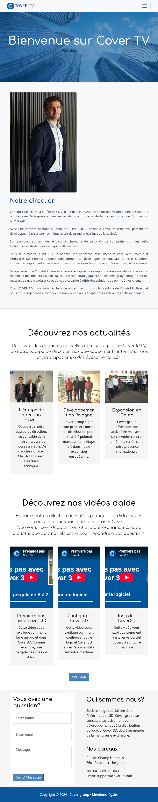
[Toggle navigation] (145, 6)
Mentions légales (105, 794)
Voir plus (79, 676)
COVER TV (24, 5)
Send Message (28, 777)
